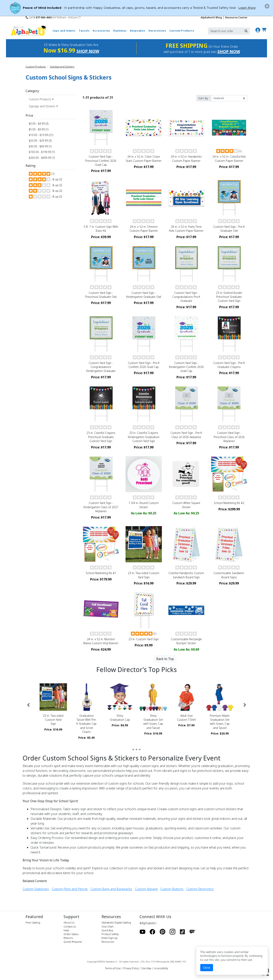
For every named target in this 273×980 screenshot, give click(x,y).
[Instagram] (172, 932)
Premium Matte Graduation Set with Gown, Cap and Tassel (220, 722)
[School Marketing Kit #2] (229, 474)
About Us (69, 922)
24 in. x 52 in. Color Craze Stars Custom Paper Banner (143, 158)
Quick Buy (107, 930)
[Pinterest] (162, 932)
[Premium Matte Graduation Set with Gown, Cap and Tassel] (219, 697)
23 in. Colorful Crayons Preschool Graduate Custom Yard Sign (101, 437)
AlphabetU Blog (211, 17)
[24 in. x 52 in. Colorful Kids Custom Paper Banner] (229, 127)
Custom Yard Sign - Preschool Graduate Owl (101, 295)
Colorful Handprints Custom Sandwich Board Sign (186, 575)
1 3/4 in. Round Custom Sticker (144, 505)
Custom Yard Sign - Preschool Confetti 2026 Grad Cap (100, 161)
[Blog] (192, 932)
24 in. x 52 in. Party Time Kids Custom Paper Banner (186, 229)
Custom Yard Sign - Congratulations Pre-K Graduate (186, 297)
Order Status (71, 934)
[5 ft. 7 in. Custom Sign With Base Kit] (101, 198)
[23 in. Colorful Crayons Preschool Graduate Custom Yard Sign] (101, 404)
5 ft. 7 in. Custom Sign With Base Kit (101, 229)
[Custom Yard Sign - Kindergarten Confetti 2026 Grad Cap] (186, 334)
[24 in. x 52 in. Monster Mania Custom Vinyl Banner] (101, 610)
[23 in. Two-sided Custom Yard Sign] (144, 544)
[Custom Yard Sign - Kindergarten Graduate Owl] (144, 264)
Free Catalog (33, 922)
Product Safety (110, 934)
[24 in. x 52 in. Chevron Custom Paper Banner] (144, 198)
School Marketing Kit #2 (229, 503)
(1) (52, 174)
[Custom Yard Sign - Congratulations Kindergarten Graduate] (101, 334)
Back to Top (165, 659)
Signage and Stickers (62, 66)
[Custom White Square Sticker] (186, 474)
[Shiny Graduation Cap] (120, 697)
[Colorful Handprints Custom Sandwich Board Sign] (186, 544)
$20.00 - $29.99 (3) (40, 140)
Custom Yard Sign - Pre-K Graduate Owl (229, 229)
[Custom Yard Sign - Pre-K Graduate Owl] (229, 198)
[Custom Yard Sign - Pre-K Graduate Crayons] (229, 334)
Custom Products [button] (181, 30)
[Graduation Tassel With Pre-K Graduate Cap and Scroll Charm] (86, 697)
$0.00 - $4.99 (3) (38, 123)
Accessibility (161, 968)
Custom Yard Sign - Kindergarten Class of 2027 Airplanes (101, 507)
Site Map (146, 968)
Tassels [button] (84, 30)
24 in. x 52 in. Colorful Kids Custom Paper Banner (229, 158)
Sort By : (203, 98)
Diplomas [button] (120, 30)
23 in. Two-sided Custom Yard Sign (143, 575)
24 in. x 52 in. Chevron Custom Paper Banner (144, 229)
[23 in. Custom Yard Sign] (144, 610)
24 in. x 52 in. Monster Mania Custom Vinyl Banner (100, 641)
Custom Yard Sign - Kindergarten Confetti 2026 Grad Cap (186, 367)
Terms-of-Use (113, 968)
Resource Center (236, 17)
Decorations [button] (157, 30)
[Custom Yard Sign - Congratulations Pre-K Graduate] (186, 264)
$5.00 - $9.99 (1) (38, 129)
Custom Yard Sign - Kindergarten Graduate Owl (143, 295)
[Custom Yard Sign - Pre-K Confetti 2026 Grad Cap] (144, 334)
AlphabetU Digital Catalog (116, 922)
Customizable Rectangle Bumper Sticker (186, 641)
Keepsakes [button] (137, 30)
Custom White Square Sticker (186, 505)
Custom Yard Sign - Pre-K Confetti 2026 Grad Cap (143, 365)
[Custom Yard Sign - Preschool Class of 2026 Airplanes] (229, 404)
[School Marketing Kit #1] (101, 544)
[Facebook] (152, 932)
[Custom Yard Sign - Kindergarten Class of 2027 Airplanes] (101, 474)
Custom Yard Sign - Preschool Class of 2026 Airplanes (229, 437)
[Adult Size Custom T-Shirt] (186, 697)
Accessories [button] (101, 30)
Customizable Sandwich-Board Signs (229, 575)
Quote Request (73, 941)
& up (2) (56, 179)
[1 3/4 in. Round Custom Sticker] (144, 474)
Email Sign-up (110, 938)
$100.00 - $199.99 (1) (42, 152)
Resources (108, 941)
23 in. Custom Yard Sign (144, 639)
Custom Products (36, 66)
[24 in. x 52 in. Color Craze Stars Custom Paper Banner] (144, 127)
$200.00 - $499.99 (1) (42, 158)
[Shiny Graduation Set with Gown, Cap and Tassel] (153, 697)
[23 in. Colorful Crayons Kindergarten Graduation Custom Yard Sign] (144, 404)
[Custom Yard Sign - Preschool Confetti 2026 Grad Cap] (101, 127)
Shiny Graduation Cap (120, 718)
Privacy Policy (131, 968)
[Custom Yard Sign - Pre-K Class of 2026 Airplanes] (186, 404)
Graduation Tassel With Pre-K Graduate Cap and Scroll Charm (86, 724)
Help (66, 930)
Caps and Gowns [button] (64, 30)
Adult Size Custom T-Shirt (186, 718)
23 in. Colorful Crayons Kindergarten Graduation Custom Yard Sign (143, 437)
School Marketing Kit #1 (101, 573)
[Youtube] (142, 932)
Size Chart (108, 926)
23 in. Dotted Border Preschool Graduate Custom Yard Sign (229, 297)
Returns (68, 938)
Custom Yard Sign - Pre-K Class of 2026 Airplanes (186, 435)
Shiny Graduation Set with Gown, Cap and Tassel (153, 722)
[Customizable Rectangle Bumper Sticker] (186, 610)
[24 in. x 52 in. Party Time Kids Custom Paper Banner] (186, 198)
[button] (28, 705)
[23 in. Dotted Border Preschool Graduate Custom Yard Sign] (229, 264)
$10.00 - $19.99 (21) (41, 135)
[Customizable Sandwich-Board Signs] (229, 544)
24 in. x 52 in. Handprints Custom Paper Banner (186, 158)
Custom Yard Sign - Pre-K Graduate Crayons (229, 365)
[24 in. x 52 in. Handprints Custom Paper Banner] (186, 127)
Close (206, 967)
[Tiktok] (182, 932)
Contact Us (70, 926)
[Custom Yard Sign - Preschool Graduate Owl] (101, 264)
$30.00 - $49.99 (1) (40, 146)
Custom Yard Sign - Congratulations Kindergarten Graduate (101, 367)
